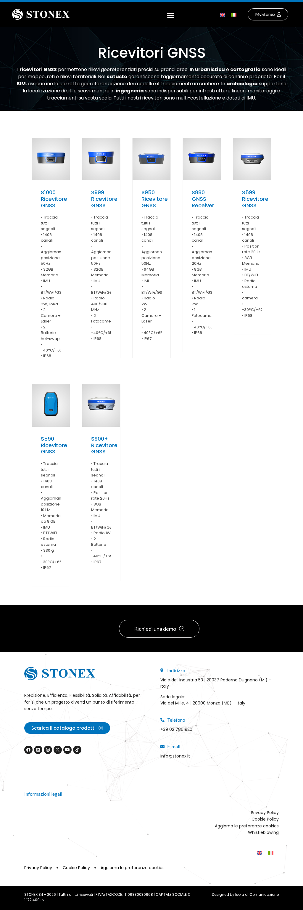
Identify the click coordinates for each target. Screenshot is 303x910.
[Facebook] (28, 750)
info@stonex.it (175, 756)
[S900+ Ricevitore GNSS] (101, 405)
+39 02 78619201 (177, 729)
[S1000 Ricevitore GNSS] (51, 159)
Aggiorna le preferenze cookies (247, 826)
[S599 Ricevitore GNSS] (252, 159)
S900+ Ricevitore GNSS (104, 445)
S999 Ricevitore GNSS (104, 199)
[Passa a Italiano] (233, 14)
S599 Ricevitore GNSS (255, 199)
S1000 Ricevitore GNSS (54, 199)
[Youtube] (67, 750)
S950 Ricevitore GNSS (154, 199)
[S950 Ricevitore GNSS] (151, 159)
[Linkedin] (38, 750)
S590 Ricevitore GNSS (54, 445)
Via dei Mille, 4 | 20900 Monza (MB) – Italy (202, 703)
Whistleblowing (263, 832)
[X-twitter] (58, 750)
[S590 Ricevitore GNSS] (51, 405)
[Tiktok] (77, 750)
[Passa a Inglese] (222, 14)
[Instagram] (48, 750)
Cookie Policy (265, 819)
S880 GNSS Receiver (203, 199)
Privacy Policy (265, 813)
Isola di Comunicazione (257, 894)
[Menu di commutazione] (170, 14)
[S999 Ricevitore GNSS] (101, 159)
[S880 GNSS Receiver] (202, 159)
